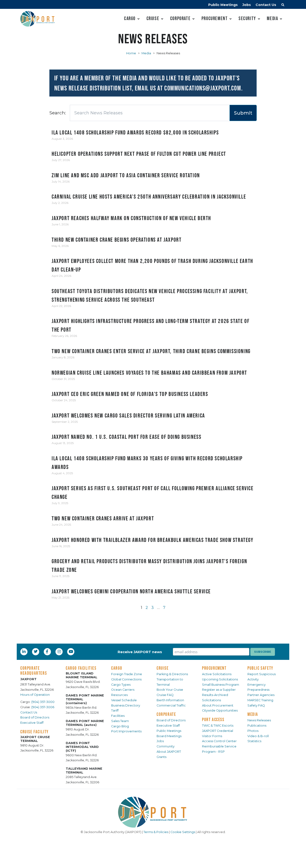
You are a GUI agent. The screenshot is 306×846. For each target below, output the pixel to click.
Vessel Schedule (124, 700)
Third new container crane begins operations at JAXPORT (116, 239)
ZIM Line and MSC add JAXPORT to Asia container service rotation (126, 175)
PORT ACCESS (213, 719)
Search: (57, 113)
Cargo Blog (120, 726)
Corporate (180, 18)
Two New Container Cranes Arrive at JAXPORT (103, 518)
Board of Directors (34, 717)
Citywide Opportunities (220, 710)
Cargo (130, 18)
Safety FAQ (256, 705)
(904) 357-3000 (43, 702)
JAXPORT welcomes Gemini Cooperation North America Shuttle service (131, 591)
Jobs (246, 5)
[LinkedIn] (24, 651)
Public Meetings (223, 5)
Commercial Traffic (171, 705)
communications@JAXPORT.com (202, 88)
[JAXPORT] (153, 812)
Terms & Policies (155, 832)
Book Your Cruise (170, 689)
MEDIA (252, 714)
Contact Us (266, 5)
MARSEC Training (260, 700)
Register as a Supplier (219, 689)
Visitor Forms (212, 736)
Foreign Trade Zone (126, 674)
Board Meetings (169, 736)
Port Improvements (126, 731)
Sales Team (120, 721)
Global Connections (126, 679)
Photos (252, 731)
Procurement (215, 18)
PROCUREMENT (214, 668)
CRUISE (163, 668)
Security (247, 18)
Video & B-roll (258, 736)
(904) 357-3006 (42, 707)
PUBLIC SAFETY (260, 668)
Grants (161, 757)
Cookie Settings (182, 832)
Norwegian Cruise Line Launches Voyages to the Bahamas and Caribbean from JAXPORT (149, 372)
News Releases (259, 720)
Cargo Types (121, 684)
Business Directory (125, 705)
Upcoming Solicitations (220, 679)
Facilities (118, 716)
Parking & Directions (172, 674)
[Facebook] (47, 651)
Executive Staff (32, 722)
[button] (283, 5)
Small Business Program (220, 684)
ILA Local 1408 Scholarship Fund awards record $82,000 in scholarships (135, 132)
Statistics (254, 741)
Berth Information (170, 700)
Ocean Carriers (122, 689)
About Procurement (217, 705)
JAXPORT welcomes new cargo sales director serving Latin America (128, 415)
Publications (256, 725)
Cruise (153, 18)
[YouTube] (71, 651)
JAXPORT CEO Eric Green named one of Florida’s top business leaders (130, 394)
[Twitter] (36, 651)
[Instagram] (60, 651)
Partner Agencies (260, 695)
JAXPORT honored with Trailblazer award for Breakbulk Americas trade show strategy (152, 540)
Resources (119, 695)
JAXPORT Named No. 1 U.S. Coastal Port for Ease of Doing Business (126, 437)
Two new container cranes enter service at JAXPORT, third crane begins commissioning (151, 351)
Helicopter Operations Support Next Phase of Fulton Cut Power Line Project (139, 153)
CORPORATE (166, 714)
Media (272, 18)
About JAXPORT (169, 751)
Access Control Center (219, 741)
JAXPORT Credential (217, 731)
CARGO (116, 668)
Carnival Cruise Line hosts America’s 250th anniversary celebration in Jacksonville (149, 196)
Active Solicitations (216, 674)
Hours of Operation (35, 694)
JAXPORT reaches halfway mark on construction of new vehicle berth (131, 218)
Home (131, 53)
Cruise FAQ (165, 695)
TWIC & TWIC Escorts (217, 725)
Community (166, 746)
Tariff (115, 710)
